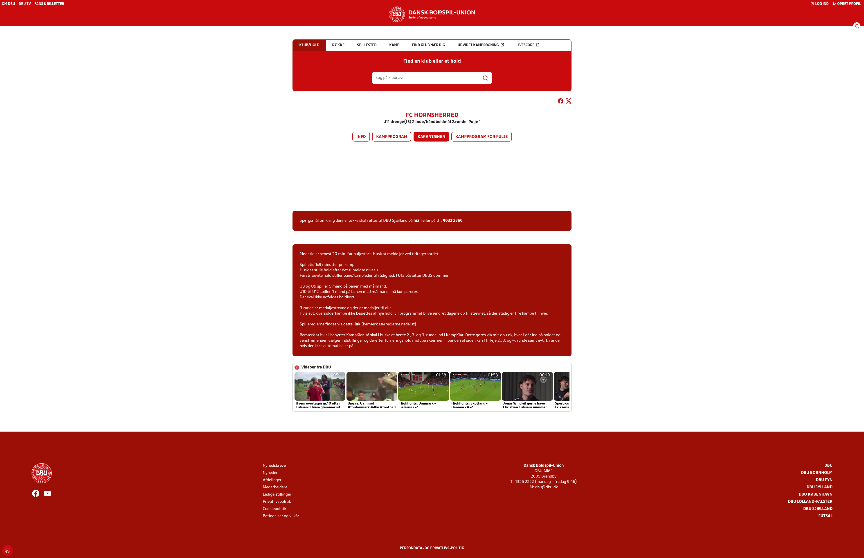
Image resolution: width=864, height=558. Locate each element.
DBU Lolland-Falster (810, 502)
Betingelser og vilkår (281, 516)
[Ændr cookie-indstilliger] (7, 550)
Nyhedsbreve (274, 466)
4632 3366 (453, 221)
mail (418, 221)
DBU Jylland (819, 487)
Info (361, 137)
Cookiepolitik (274, 509)
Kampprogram (391, 137)
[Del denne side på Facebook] (560, 101)
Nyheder (270, 473)
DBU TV (25, 4)
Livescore (525, 45)
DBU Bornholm (816, 473)
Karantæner (431, 137)
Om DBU (8, 4)
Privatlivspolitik (277, 502)
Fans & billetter (49, 4)
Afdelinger (272, 480)
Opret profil (849, 4)
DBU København (815, 494)
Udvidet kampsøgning (478, 45)
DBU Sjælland (817, 509)
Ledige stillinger (277, 494)
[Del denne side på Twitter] (569, 101)
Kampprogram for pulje (481, 137)
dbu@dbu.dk (546, 487)
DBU (828, 466)
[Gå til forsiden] (432, 14)
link (356, 324)
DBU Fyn (824, 480)
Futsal (825, 516)
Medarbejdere (275, 487)
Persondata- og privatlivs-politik (432, 548)
